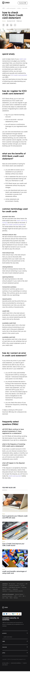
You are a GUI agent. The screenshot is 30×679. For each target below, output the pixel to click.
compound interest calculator (16, 591)
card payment (22, 75)
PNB (11, 597)
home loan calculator (14, 585)
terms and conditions (16, 663)
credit (20, 75)
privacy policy (5, 663)
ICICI (18, 75)
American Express (19, 594)
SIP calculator (12, 583)
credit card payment (11, 8)
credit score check (7, 636)
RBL (7, 597)
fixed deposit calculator (14, 587)
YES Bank (16, 597)
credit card (22, 59)
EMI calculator (20, 583)
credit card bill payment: (8, 594)
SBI (23, 596)
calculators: (5, 583)
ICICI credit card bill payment (14, 224)
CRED (3, 8)
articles (19, 8)
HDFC (15, 596)
